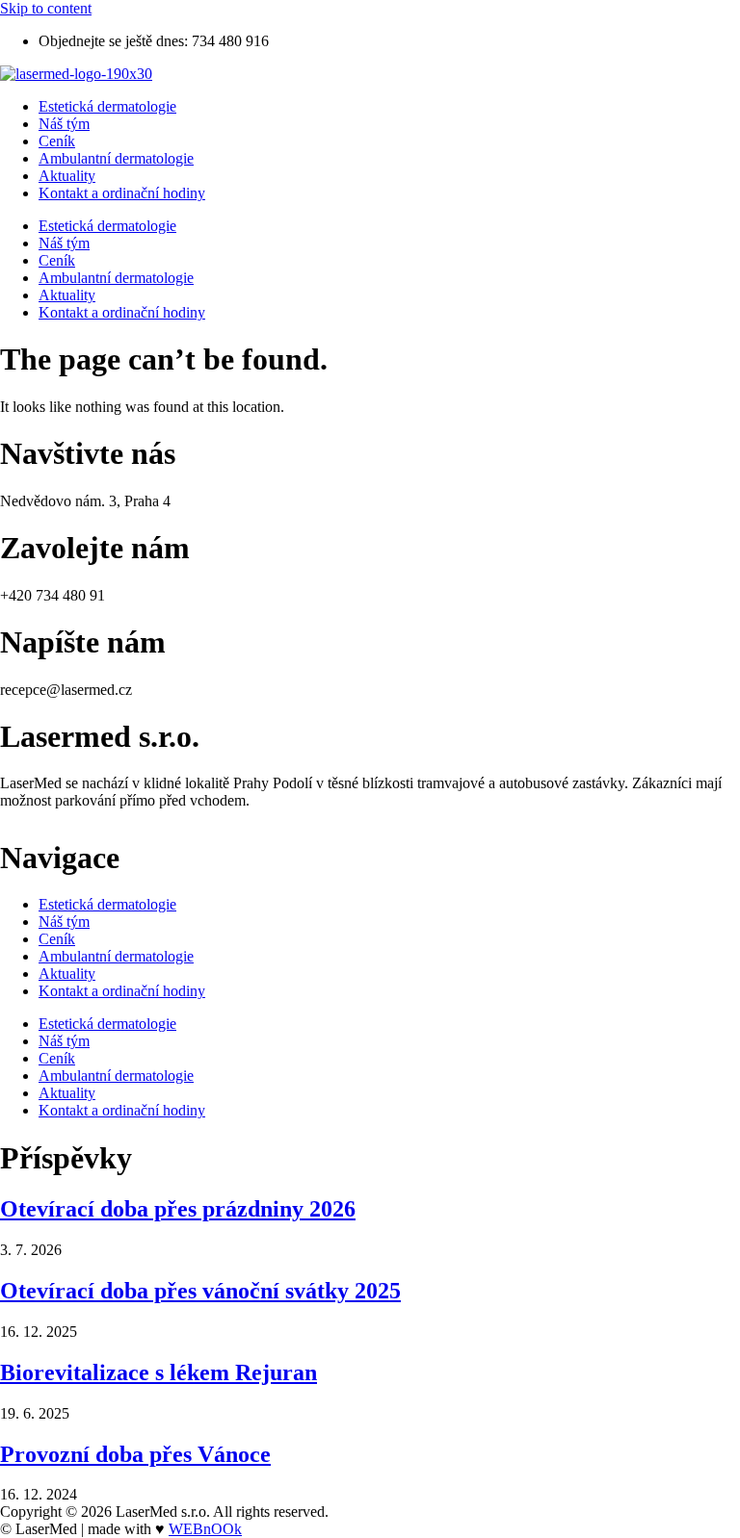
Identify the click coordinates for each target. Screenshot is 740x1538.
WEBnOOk (205, 1529)
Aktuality (67, 175)
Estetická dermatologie (107, 106)
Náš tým (64, 123)
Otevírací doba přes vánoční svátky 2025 (200, 1290)
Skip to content (46, 8)
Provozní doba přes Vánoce (135, 1454)
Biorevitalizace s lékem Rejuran (158, 1372)
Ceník (57, 141)
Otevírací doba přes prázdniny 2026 (178, 1208)
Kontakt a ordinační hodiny (122, 193)
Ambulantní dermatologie (116, 158)
